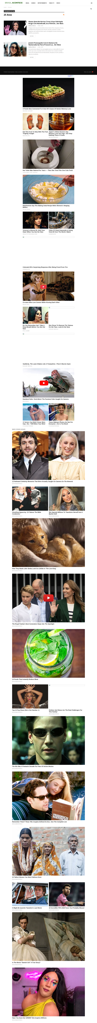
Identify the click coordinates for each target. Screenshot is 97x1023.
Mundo (33, 3)
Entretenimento (42, 3)
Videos (58, 3)
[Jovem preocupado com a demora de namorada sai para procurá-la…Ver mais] (15, 49)
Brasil (27, 3)
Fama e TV (51, 3)
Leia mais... (32, 36)
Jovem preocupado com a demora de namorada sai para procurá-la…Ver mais (44, 44)
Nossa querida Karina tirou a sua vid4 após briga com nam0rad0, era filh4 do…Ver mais (45, 22)
